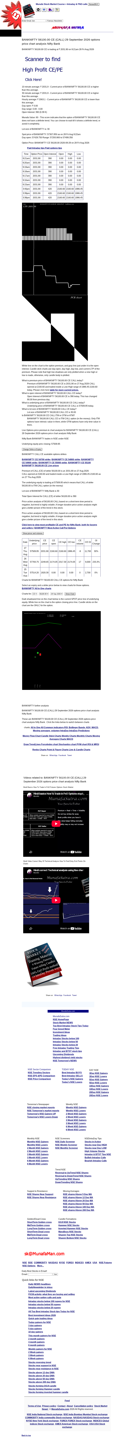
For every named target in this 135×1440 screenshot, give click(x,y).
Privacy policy (49, 1406)
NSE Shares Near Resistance (41, 1197)
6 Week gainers (36, 1358)
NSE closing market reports (41, 1107)
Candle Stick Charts (51, 736)
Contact (61, 1406)
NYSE (62, 1262)
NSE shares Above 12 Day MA (78, 1197)
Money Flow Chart (32, 736)
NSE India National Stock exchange (45, 1414)
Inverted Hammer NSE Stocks (73, 1228)
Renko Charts (39, 750)
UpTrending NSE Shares (67, 1179)
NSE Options (29, 1266)
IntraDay (64, 731)
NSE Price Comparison (39, 1079)
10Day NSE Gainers (99, 1086)
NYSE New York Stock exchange (42, 1421)
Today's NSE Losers (72, 1082)
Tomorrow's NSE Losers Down (42, 1117)
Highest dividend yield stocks (67, 1057)
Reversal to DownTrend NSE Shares (73, 1176)
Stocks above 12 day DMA (41, 1372)
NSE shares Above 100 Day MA (78, 1207)
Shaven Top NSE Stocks (70, 1235)
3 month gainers (36, 1342)
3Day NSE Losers (98, 1076)
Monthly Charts (85, 736)
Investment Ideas (61, 1032)
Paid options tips (53, 148)
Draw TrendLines (32, 744)
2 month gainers (36, 1339)
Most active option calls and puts (44, 1297)
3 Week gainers (36, 1355)
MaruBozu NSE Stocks (69, 1232)
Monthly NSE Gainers (38, 1142)
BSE (30, 1262)
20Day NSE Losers (98, 1095)
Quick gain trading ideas (40, 1318)
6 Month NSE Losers (37, 1164)
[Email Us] (50, 10)
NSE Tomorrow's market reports (43, 1111)
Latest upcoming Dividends (42, 1291)
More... (40, 1266)
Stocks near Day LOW (96, 1148)
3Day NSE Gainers (98, 1073)
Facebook (63, 755)
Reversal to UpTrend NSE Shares (71, 1173)
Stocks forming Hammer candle (44, 1389)
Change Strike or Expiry (32, 449)
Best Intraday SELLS (72, 1076)
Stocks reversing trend (39, 1362)
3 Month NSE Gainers (38, 1154)
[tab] (38, 10)
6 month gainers (36, 1345)
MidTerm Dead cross (37, 1235)
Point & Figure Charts (58, 750)
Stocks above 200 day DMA (42, 1382)
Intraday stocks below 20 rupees (44, 1308)
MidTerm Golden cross (38, 1225)
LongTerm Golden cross (39, 1228)
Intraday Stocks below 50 (65, 1042)
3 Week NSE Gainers (76, 1120)
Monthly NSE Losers (37, 1145)
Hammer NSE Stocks (68, 1225)
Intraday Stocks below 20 (65, 1045)
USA (95, 1262)
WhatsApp (53, 755)
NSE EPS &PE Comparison (41, 1076)
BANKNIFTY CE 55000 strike (52, 463)
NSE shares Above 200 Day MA (78, 1210)
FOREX (70, 1262)
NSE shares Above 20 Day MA (78, 1201)
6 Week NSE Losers (76, 1130)
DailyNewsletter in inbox (40, 1287)
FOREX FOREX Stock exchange (76, 1421)
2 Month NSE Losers (37, 1151)
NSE (24, 1262)
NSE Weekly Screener (66, 1145)
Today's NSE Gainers (72, 1079)
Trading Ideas (59, 1035)
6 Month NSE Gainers (38, 1161)
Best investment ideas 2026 (42, 1315)
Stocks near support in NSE (42, 1365)
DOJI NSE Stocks (67, 1222)
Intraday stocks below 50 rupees (44, 1304)
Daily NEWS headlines (39, 1284)
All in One (36, 727)
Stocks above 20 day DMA (41, 1376)
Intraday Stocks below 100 (66, 1038)
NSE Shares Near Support (40, 1194)
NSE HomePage (61, 1019)
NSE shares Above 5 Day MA (77, 1194)
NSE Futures (105, 1262)
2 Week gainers (36, 1352)
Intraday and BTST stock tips (67, 1051)
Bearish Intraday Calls (96, 1161)
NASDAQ (53, 1262)
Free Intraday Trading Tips (66, 1048)
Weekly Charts (69, 736)
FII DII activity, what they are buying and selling (51, 1294)
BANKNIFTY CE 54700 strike (36, 459)
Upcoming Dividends (63, 1054)
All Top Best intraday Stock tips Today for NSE (51, 1311)
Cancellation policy (83, 1406)
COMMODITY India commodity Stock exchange (49, 1417)
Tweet (69, 755)
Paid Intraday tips (36, 148)
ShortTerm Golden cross (39, 1222)
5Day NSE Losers (98, 1083)
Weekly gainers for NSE (40, 1349)
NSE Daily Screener (65, 1142)
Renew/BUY (93, 4)
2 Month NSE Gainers (38, 1148)
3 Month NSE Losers (37, 1157)
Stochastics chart (68, 744)
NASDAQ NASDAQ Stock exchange (91, 1417)
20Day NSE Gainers (99, 1092)
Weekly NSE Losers (76, 1111)
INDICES (79, 1262)
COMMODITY (40, 1262)
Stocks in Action (93, 1142)
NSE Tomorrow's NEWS (65, 1061)
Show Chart (70, 594)
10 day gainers (35, 1332)
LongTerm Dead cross (38, 1238)
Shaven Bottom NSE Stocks (72, 1238)
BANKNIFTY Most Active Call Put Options (55, 528)
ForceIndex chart (50, 744)
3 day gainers (35, 1325)
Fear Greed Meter (61, 1029)
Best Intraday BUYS (72, 1072)
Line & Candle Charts (79, 750)
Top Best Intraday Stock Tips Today (70, 1026)
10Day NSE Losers (98, 1089)
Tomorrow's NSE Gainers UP (41, 1114)
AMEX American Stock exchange (72, 1424)
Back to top (26, 1435)
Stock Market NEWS (63, 1023)
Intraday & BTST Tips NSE (98, 1154)
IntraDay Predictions (79, 731)
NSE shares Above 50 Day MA (78, 1204)
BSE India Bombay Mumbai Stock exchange (86, 1414)
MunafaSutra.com (60, 1409)
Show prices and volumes (33, 533)
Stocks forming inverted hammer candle (48, 1392)
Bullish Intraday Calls (95, 1157)
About (70, 1406)
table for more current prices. (64, 390)
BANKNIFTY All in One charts (36, 588)
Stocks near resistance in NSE (43, 1369)
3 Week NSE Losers (76, 1123)
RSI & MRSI (93, 744)
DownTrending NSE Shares (69, 1182)
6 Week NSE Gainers (76, 1126)
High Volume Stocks (95, 1151)
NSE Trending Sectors (39, 1072)
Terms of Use (35, 1406)
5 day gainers (35, 1329)
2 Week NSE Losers (76, 1117)
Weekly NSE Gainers (76, 1107)
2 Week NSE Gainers (76, 1114)
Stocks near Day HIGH (96, 1145)
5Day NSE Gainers (98, 1079)
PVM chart (82, 744)
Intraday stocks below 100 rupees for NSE (49, 1301)
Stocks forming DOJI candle (42, 1386)
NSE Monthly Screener (66, 1148)
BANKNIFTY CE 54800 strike (66, 459)
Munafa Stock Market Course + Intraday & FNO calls (62, 4)
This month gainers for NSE (42, 1336)
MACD (70, 739)
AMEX (88, 1262)
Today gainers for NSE (39, 1322)
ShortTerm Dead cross (38, 1232)
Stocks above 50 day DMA (41, 1379)
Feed (67, 1401)
